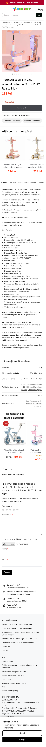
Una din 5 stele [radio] (3, 509)
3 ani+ (40, 395)
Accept (22, 739)
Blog (3, 686)
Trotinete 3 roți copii (12, 120)
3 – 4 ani (24, 379)
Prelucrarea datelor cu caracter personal (17, 628)
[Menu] (5, 9)
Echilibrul (29, 387)
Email (5, 559)
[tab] (4, 182)
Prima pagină (6, 23)
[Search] (39, 15)
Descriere (12, 182)
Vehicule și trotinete (32, 120)
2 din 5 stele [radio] (6, 509)
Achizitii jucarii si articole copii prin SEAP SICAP (20, 639)
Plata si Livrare (7, 661)
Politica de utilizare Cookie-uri (13, 675)
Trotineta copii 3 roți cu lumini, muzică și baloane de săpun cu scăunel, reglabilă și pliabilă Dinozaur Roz (12, 166)
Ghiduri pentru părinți (10, 690)
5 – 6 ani (31, 379)
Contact (5, 650)
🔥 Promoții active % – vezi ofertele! (22, 2)
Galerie (4, 182)
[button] (39, 9)
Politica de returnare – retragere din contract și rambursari (19, 666)
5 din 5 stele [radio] (17, 509)
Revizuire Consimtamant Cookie (14, 683)
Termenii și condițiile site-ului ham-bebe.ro (18, 624)
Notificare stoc (22, 108)
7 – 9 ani (39, 379)
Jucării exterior (27, 23)
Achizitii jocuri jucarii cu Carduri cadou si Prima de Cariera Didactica (20, 633)
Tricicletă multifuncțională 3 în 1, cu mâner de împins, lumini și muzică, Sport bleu (14, 451)
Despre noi (6, 646)
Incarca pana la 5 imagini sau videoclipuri (19, 539)
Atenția (23, 384)
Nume (5, 549)
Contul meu (6, 679)
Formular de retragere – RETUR (14, 672)
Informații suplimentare (27, 182)
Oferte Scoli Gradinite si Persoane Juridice (18, 643)
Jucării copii (16, 23)
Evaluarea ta (7, 506)
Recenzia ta (7, 514)
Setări (22, 733)
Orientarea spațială (35, 389)
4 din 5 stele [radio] (14, 509)
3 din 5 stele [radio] (10, 509)
